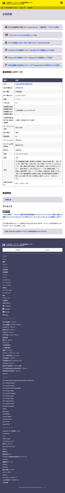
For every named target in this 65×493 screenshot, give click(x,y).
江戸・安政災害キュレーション (11, 355)
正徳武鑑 (30, 7)
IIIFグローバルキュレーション (11, 353)
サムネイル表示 (53, 27)
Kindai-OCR (6, 424)
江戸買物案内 (7, 345)
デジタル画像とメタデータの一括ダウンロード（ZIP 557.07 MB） (29, 43)
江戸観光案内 (7, 348)
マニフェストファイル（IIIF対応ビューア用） (23, 35)
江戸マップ (6, 342)
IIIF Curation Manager (9, 393)
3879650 (18, 150)
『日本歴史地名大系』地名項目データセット (15, 368)
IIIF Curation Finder (8, 390)
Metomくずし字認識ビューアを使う (40, 58)
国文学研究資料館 (27, 214)
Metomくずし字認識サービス (17, 58)
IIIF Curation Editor (8, 396)
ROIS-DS (39, 487)
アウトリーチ (6, 298)
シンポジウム (6, 280)
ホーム (4, 259)
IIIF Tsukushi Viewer (8, 403)
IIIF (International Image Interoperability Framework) (18, 380)
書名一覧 (22, 7)
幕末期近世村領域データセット (12, 371)
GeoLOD (5, 373)
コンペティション (7, 290)
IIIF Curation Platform (9, 383)
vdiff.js (4, 408)
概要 (4, 262)
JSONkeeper (6, 414)
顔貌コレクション (7, 350)
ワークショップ (7, 282)
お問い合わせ (6, 303)
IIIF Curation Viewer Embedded (12, 388)
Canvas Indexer (7, 416)
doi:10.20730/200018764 (23, 84)
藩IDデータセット (8, 340)
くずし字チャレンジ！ (8, 441)
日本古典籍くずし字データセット (12, 324)
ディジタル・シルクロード (10, 477)
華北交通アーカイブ (8, 469)
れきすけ (5, 464)
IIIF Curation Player (8, 398)
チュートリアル (7, 285)
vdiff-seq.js (6, 411)
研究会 (5, 287)
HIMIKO (5, 467)
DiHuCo (5, 475)
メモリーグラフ (7, 472)
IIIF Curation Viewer (8, 385)
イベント (5, 275)
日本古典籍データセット (11, 7)
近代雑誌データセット (9, 358)
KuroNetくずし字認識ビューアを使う (42, 50)
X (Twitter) (7, 306)
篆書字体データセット (9, 330)
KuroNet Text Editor (8, 406)
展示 (4, 295)
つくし (4, 436)
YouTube (7, 312)
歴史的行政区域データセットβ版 (12, 366)
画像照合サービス (8, 462)
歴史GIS (5, 451)
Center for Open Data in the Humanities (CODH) (27, 487)
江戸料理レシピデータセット (11, 335)
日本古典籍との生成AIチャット (18, 65)
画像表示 (43, 27)
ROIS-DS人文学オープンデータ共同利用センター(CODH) (27, 231)
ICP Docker (6, 421)
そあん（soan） (6, 438)
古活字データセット (8, 332)
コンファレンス (7, 293)
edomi (4, 449)
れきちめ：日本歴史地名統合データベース (15, 457)
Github (6, 315)
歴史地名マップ (7, 454)
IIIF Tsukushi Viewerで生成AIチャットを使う (45, 65)
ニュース (5, 267)
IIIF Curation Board (8, 401)
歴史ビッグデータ (8, 444)
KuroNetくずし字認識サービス (18, 50)
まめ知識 (5, 482)
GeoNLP (5, 459)
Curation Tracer (7, 419)
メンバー (5, 264)
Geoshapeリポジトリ (8, 363)
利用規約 (5, 300)
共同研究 (5, 269)
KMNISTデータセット (9, 327)
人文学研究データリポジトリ (11, 480)
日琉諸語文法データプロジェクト (12, 360)
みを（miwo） (6, 433)
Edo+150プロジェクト (9, 446)
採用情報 (5, 272)
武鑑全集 (8, 200)
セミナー (5, 277)
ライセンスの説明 (48, 217)
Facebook (7, 309)
